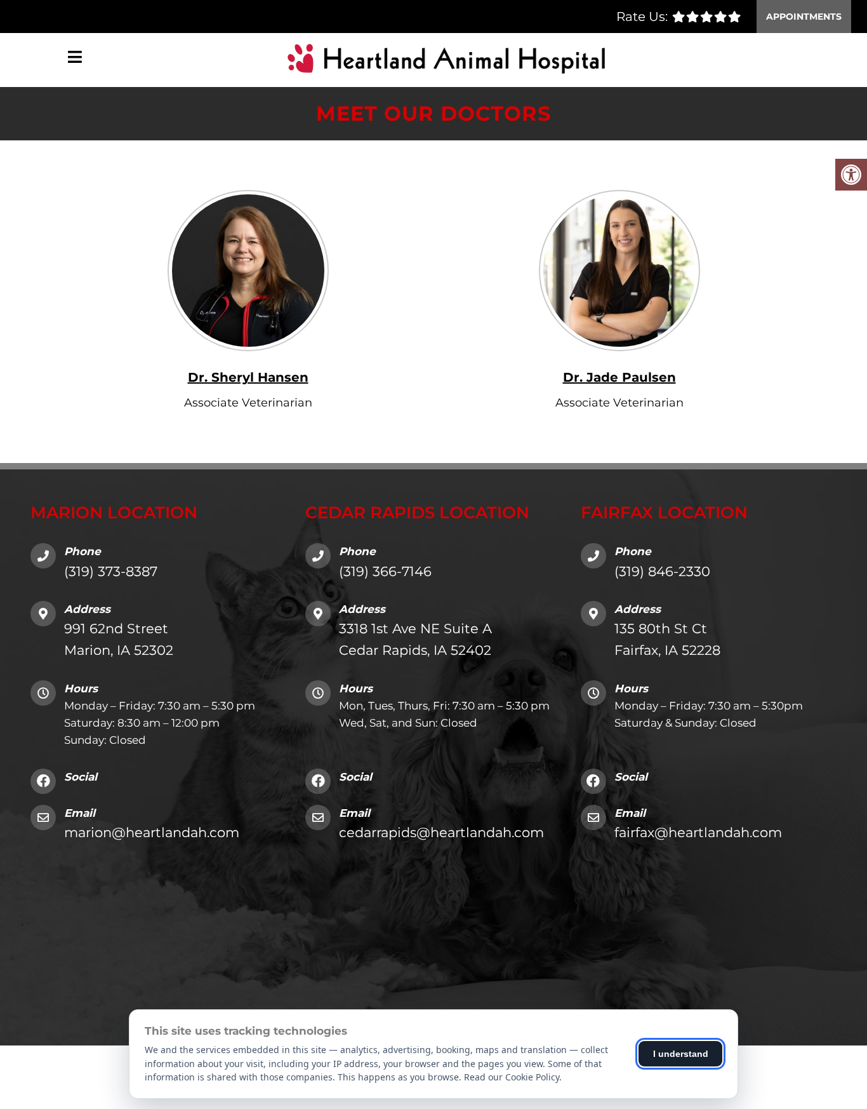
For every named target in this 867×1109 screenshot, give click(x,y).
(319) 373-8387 (110, 571)
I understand (680, 1054)
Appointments (804, 16)
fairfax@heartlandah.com (698, 832)
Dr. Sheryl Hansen (248, 377)
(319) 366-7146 (385, 571)
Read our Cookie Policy (511, 1077)
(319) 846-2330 (662, 571)
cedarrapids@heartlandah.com (441, 832)
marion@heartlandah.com (151, 832)
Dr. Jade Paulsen (619, 377)
